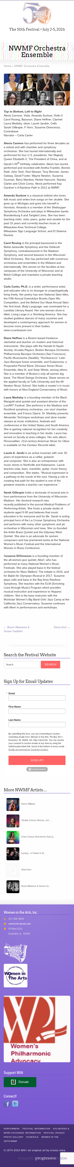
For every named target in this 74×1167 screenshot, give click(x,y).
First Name (14, 706)
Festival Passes (54, 1133)
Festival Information (36, 1129)
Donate (24, 1082)
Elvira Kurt (62, 627)
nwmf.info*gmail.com (19, 923)
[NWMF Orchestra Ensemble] (37, 89)
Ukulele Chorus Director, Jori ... (36, 820)
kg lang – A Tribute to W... (33, 853)
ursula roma (57, 1150)
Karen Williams (28, 804)
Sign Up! (37, 760)
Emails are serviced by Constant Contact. (28, 749)
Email (11, 693)
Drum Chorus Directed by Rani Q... (38, 836)
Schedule (32, 1137)
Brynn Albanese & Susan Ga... (35, 886)
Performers (12, 1129)
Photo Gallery (13, 1137)
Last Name (14, 720)
